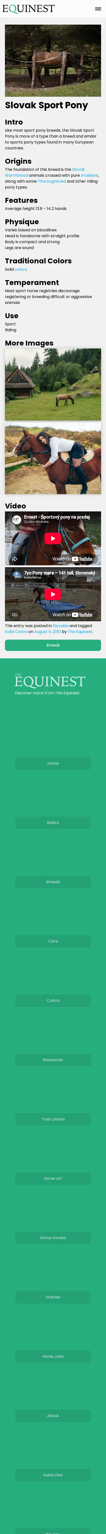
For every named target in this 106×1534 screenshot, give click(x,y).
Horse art (53, 1178)
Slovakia (61, 626)
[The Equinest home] (50, 687)
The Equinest (80, 631)
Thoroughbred (52, 181)
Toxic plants (53, 1119)
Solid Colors (16, 631)
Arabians (89, 175)
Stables (53, 1297)
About (53, 1416)
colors (21, 269)
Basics (53, 822)
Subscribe (53, 1475)
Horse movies (53, 1238)
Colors (53, 1000)
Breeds (53, 645)
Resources (53, 1060)
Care (53, 941)
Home (53, 763)
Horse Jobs (53, 1356)
